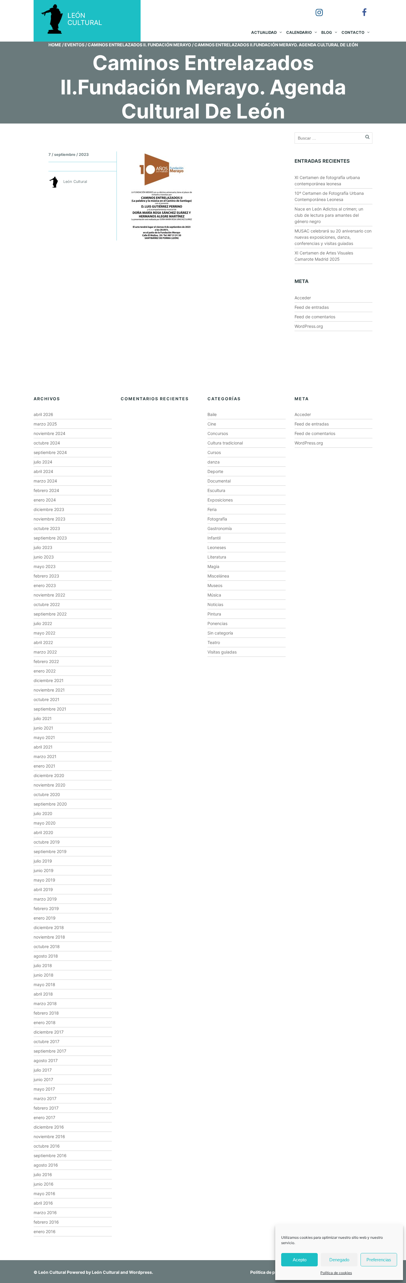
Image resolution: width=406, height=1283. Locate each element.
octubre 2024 (47, 442)
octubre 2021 (46, 699)
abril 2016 (43, 1203)
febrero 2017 (46, 1107)
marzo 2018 (45, 1003)
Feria (212, 509)
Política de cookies (336, 1273)
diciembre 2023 (49, 509)
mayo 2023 (45, 566)
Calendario (299, 32)
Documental (219, 480)
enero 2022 (45, 670)
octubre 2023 (47, 528)
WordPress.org (309, 326)
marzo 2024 (45, 480)
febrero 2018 (46, 1012)
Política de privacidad (272, 1272)
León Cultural (52, 1272)
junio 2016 (43, 1184)
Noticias (215, 604)
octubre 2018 (47, 946)
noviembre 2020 (49, 784)
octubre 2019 (47, 841)
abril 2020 (43, 832)
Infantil (214, 537)
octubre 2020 (47, 794)
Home (54, 44)
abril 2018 (43, 993)
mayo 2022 (44, 632)
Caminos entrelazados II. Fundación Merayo (139, 44)
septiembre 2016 (50, 1155)
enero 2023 (45, 585)
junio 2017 (43, 1079)
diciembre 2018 (49, 927)
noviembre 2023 (49, 518)
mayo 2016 (44, 1193)
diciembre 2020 (49, 775)
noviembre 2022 (49, 594)
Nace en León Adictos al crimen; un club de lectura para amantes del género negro (329, 215)
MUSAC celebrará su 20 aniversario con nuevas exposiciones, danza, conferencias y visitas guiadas (333, 237)
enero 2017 (44, 1117)
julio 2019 (43, 860)
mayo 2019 (44, 879)
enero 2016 (45, 1231)
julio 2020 (43, 813)
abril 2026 (43, 414)
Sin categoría (220, 632)
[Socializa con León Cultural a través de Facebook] (360, 8)
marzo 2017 (45, 1098)
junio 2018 (43, 974)
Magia (213, 566)
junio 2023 (44, 556)
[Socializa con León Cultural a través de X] (337, 8)
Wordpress (140, 1272)
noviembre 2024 (49, 433)
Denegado (339, 1259)
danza (213, 461)
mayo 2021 (44, 737)
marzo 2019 (45, 898)
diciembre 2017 (49, 1031)
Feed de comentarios (315, 316)
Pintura (214, 613)
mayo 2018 (44, 984)
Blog (326, 32)
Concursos (217, 433)
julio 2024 (43, 461)
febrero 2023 (46, 575)
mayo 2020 (45, 822)
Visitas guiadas (222, 651)
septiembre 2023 (50, 537)
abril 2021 (43, 746)
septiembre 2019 (50, 851)
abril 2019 (43, 889)
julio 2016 (43, 1174)
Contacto (353, 32)
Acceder (303, 297)
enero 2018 (45, 1022)
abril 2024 (43, 471)
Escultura (216, 490)
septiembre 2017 (50, 1050)
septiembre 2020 (50, 803)
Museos (214, 585)
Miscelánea (218, 575)
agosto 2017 (46, 1060)
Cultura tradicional (225, 442)
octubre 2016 (47, 1145)
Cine (211, 423)
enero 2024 (45, 499)
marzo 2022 (45, 651)
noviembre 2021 (49, 689)
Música (214, 594)
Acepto (299, 1259)
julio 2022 (43, 623)
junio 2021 (43, 727)
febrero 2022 (46, 661)
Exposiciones (220, 499)
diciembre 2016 (49, 1126)
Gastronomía (219, 528)
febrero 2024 (46, 490)
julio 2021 (43, 718)
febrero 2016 (46, 1222)
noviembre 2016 (49, 1136)
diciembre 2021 (49, 680)
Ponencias (217, 623)
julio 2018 (43, 965)
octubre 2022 (47, 604)
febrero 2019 (46, 908)
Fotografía (217, 518)
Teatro (213, 642)
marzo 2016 (45, 1212)
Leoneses (216, 547)
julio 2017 (43, 1069)
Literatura (216, 556)
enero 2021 (44, 765)
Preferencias (378, 1259)
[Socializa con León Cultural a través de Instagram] (315, 8)
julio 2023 (43, 547)
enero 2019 (45, 917)
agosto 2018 (46, 955)
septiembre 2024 (50, 452)
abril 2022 (43, 642)
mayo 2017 (44, 1088)
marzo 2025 (45, 423)
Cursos (214, 452)
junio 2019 (43, 870)
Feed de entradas (312, 307)
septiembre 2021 (50, 708)
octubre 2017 (46, 1041)
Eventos (74, 44)
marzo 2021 (45, 756)
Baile (212, 414)
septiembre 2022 (50, 613)
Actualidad (264, 32)
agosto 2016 (46, 1164)
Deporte (215, 471)
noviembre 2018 (49, 936)
